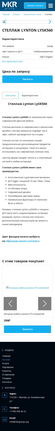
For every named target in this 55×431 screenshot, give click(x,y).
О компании (8, 374)
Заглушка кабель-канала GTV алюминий (24, 313)
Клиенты (6, 370)
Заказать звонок (35, 5)
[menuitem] (25, 356)
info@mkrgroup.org (19, 421)
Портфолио (7, 367)
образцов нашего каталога (22, 241)
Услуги (5, 363)
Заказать (27, 79)
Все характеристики (12, 61)
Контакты (7, 382)
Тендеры (6, 378)
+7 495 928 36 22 (18, 411)
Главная (6, 356)
